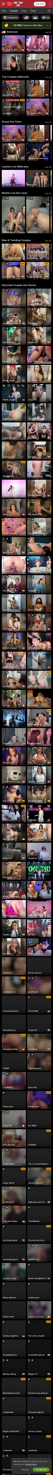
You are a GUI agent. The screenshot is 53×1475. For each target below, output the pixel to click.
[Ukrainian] (35, 17)
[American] (26, 17)
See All (48, 32)
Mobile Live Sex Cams (14, 192)
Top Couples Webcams (15, 76)
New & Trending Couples (16, 240)
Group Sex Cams (11, 121)
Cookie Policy (31, 1464)
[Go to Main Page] (16, 4)
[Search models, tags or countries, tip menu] (49, 11)
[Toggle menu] (3, 4)
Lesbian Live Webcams (15, 166)
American (12, 31)
